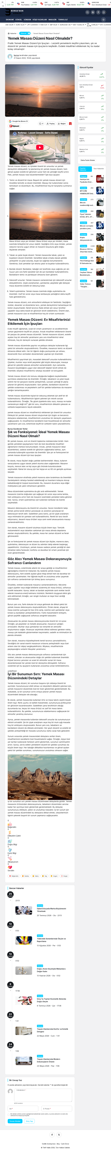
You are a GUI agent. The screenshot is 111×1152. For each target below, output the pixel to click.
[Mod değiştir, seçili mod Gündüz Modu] (103, 19)
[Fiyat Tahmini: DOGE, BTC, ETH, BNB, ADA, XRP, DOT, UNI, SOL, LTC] (91, 214)
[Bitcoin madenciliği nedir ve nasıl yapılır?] (91, 202)
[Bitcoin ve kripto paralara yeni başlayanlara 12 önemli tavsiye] (91, 225)
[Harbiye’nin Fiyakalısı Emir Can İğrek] (91, 179)
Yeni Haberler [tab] (99, 169)
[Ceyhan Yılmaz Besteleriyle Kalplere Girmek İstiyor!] (91, 272)
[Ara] (87, 12)
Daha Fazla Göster (88, 160)
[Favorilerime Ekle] (70, 123)
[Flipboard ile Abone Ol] (14, 126)
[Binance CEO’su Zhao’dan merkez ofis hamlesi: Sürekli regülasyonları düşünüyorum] (91, 249)
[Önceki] (2, 2)
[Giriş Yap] (98, 12)
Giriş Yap (29, 1121)
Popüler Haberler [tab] (83, 169)
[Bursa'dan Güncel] (16, 12)
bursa (16, 55)
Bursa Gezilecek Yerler (18, 429)
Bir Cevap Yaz (15, 1080)
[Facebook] (52, 1134)
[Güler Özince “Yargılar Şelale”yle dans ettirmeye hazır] (91, 284)
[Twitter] (59, 1134)
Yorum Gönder (15, 1121)
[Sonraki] (2, 6)
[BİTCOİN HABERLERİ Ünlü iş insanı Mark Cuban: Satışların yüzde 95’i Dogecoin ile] (91, 191)
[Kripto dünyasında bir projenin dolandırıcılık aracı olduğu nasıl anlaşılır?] (91, 237)
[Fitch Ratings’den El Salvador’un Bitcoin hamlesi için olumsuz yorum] (91, 260)
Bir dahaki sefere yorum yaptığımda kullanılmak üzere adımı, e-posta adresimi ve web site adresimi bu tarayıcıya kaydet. (39, 1114)
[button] (93, 12)
